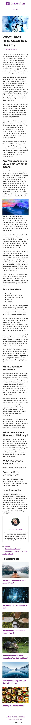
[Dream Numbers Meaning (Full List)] (15, 602)
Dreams (7, 546)
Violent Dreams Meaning (13, 549)
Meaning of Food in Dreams (13, 706)
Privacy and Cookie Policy (15, 719)
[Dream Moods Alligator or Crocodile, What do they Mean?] (15, 652)
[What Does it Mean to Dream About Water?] (15, 577)
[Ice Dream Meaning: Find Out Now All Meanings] (15, 677)
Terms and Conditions (18, 716)
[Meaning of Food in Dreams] (15, 702)
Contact (8, 716)
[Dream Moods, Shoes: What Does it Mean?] (15, 627)
